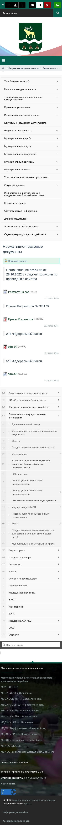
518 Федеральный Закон (24, 361)
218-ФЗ (12, 347)
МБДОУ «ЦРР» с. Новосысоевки (19, 734)
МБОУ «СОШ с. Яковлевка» (16, 692)
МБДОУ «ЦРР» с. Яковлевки (17, 722)
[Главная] (3, 68)
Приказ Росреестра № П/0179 (27, 306)
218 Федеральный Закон (24, 333)
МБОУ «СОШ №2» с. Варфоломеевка (22, 704)
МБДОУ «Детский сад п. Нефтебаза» (22, 740)
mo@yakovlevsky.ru (35, 777)
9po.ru (27, 803)
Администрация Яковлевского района (33, 800)
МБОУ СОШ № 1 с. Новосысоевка (20, 710)
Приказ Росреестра (20, 319)
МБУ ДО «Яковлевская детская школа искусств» (28, 751)
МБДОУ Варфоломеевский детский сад (23, 728)
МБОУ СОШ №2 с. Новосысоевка (19, 716)
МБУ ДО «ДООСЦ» (11, 745)
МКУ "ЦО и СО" (9, 687)
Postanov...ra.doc (18, 292)
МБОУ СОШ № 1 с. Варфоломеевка (21, 698)
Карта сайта (8, 783)
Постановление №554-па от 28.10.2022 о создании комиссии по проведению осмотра (31, 274)
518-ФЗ (12, 374)
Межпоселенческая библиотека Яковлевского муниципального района (26, 679)
